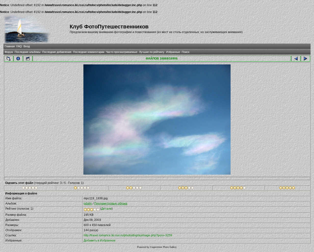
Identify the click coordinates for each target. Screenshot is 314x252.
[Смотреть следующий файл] (305, 58)
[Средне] (134, 188)
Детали (106, 208)
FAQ (19, 46)
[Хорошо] (186, 188)
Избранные (173, 51)
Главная (10, 46)
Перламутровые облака (110, 203)
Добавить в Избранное (100, 240)
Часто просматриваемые (121, 51)
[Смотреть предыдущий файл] (295, 58)
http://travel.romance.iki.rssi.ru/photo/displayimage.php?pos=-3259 (128, 235)
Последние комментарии (88, 51)
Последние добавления (56, 51)
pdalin (88, 203)
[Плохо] (82, 188)
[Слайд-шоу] (27, 58)
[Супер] (287, 188)
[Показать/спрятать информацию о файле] (18, 58)
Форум (9, 51)
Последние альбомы (27, 51)
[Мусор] (30, 188)
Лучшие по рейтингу (151, 51)
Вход (27, 46)
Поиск (185, 51)
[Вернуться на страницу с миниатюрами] (8, 58)
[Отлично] (238, 188)
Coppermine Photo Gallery (163, 247)
